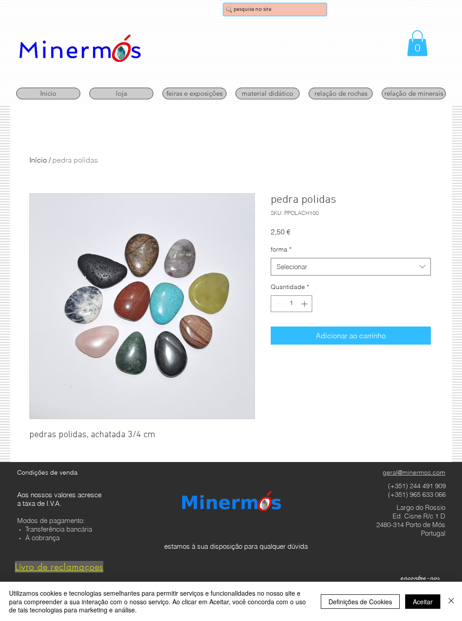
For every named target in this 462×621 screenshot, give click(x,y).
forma (281, 249)
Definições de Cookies (360, 601)
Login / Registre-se (415, 10)
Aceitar (423, 601)
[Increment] (305, 304)
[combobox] (351, 266)
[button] (417, 43)
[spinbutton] (291, 304)
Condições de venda (47, 472)
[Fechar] (451, 601)
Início (38, 159)
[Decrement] (277, 304)
